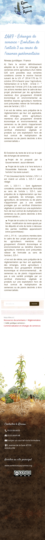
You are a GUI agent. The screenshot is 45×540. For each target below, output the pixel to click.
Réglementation (34, 320)
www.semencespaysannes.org (18, 465)
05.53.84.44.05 (13, 430)
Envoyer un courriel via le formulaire (23, 440)
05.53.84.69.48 (13, 435)
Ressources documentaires (15, 320)
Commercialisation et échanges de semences (22, 326)
